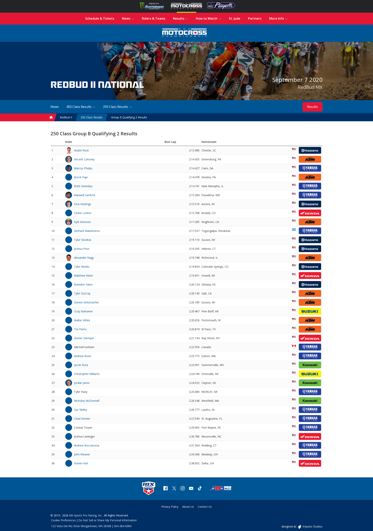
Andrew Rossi (82, 356)
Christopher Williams (87, 374)
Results (312, 107)
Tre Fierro (80, 329)
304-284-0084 (122, 526)
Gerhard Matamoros (87, 231)
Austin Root (81, 150)
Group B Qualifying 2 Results (129, 117)
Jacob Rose (81, 365)
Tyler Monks (82, 266)
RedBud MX (310, 87)
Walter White (82, 320)
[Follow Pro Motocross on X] (174, 488)
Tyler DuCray (82, 293)
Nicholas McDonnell (86, 401)
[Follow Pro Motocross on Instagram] (182, 488)
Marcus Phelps (83, 168)
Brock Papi (81, 177)
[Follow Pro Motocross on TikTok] (199, 488)
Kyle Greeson (82, 222)
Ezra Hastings (82, 204)
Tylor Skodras (82, 240)
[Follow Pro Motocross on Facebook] (165, 488)
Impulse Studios (312, 526)
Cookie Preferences (63, 520)
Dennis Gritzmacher (86, 302)
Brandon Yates (83, 284)
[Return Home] (184, 33)
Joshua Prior (81, 249)
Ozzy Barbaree (83, 311)
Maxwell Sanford (84, 195)
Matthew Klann (83, 275)
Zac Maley (80, 409)
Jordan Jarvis (82, 383)
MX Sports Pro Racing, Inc (86, 515)
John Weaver (82, 454)
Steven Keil (81, 463)
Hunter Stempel (84, 338)
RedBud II (66, 117)
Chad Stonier (82, 418)
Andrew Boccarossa (86, 445)
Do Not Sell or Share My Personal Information (107, 520)
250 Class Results (92, 117)
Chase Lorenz (82, 213)
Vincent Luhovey (84, 159)
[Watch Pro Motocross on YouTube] (191, 488)
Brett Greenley (83, 186)
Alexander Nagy (84, 257)
